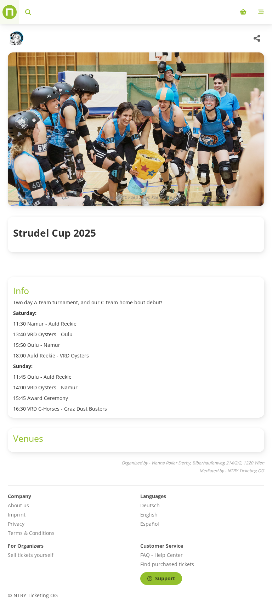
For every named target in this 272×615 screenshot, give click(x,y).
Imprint (17, 514)
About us (18, 505)
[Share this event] (257, 38)
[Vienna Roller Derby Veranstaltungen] (16, 38)
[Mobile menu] (261, 12)
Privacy (16, 523)
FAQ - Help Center (161, 555)
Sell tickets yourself (30, 555)
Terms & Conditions (31, 533)
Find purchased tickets (167, 564)
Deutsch (150, 505)
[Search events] (28, 12)
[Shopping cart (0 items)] (243, 12)
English (149, 514)
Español (149, 523)
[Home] (9, 12)
